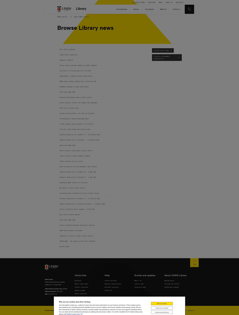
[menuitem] (121, 9)
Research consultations (113, 284)
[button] (163, 50)
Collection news (140, 287)
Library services (111, 280)
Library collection (81, 287)
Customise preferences (162, 312)
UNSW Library (62, 17)
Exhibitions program (171, 287)
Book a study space (81, 284)
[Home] (64, 9)
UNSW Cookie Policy (75, 314)
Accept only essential (162, 308)
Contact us (108, 290)
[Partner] (81, 9)
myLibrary (78, 280)
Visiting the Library (171, 284)
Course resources (81, 294)
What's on (137, 280)
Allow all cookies (162, 303)
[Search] (189, 9)
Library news (138, 284)
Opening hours (169, 280)
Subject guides (80, 290)
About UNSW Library (81, 17)
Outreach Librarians (112, 287)
